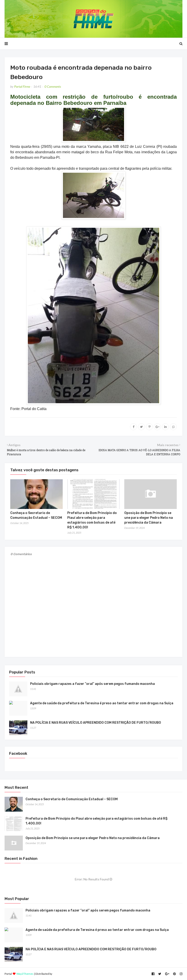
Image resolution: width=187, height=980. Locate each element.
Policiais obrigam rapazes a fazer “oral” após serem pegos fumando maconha (92, 684)
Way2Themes (25, 973)
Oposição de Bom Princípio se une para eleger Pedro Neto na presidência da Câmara (148, 517)
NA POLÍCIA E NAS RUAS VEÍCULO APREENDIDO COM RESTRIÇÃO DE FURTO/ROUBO (95, 723)
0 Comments (52, 86)
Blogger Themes (63, 973)
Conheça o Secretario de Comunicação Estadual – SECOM (72, 799)
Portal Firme (22, 86)
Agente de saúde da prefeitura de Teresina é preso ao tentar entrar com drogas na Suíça (101, 703)
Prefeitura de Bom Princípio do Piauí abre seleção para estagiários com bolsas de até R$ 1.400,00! (96, 821)
